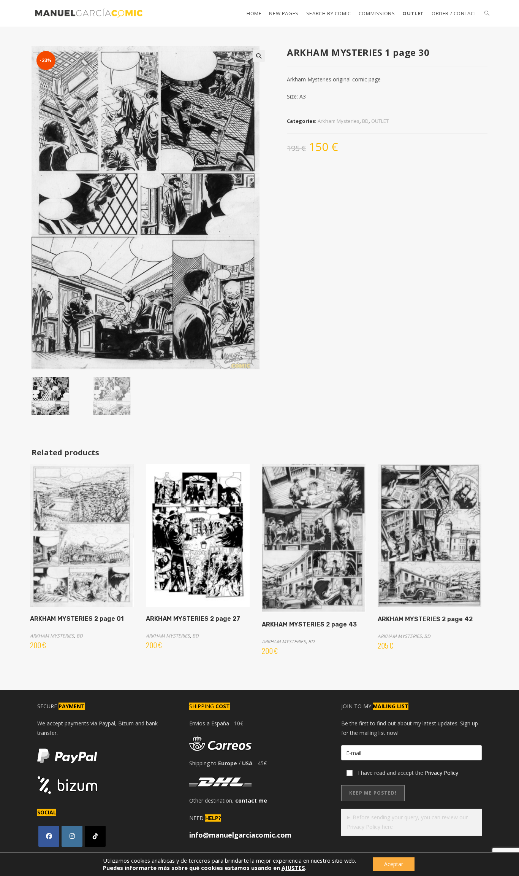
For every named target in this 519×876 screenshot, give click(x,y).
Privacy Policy (441, 772)
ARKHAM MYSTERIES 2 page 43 (309, 624)
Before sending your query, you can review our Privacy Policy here (407, 822)
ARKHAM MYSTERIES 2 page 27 (193, 618)
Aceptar (393, 864)
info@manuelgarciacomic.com (240, 834)
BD (365, 121)
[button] (259, 56)
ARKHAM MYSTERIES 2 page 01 (77, 618)
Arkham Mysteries (338, 121)
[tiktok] (95, 836)
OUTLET (380, 121)
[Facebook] (48, 836)
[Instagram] (72, 836)
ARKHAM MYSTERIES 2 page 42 (425, 619)
